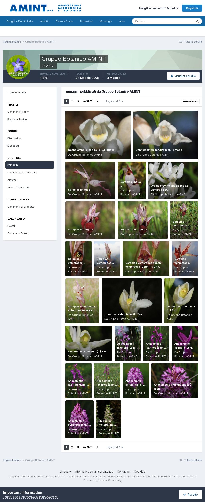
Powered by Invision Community (102, 480)
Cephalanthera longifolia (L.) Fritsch (91, 149)
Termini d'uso (11, 496)
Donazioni (86, 21)
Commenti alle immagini (22, 172)
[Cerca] (197, 21)
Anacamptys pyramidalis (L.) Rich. (135, 384)
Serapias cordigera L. (82, 229)
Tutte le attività (16, 92)
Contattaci (123, 471)
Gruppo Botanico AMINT (87, 154)
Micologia (106, 21)
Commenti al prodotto (20, 206)
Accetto (192, 494)
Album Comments (18, 187)
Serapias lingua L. (79, 189)
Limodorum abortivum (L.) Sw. (123, 314)
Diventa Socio (64, 21)
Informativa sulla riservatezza (94, 471)
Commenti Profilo (18, 111)
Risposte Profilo (17, 119)
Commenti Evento (18, 233)
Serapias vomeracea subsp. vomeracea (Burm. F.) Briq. (81, 310)
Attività (44, 21)
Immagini (12, 164)
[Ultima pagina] (97, 101)
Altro (122, 21)
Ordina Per (189, 101)
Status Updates (179, 21)
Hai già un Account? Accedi (158, 8)
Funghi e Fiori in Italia (20, 21)
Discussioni (14, 138)
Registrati (192, 8)
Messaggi (13, 145)
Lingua (64, 471)
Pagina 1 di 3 (114, 101)
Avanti (87, 101)
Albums (12, 179)
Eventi (11, 225)
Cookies (139, 471)
